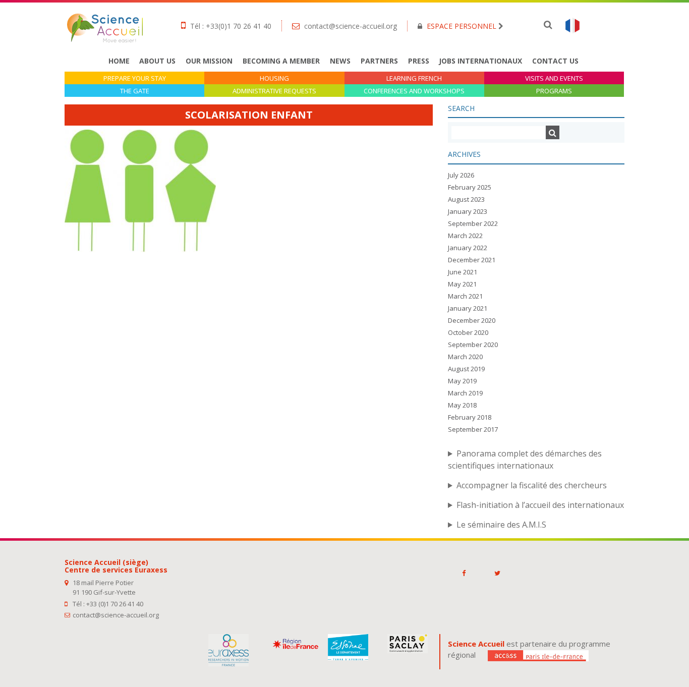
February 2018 (469, 417)
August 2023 (466, 199)
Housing (274, 78)
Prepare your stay (134, 78)
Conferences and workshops (414, 91)
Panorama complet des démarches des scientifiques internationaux (525, 459)
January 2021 (467, 308)
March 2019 (465, 392)
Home (119, 61)
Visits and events (554, 78)
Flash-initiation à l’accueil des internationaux (540, 504)
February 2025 (469, 187)
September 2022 (473, 223)
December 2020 (471, 320)
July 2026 (461, 175)
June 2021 (462, 271)
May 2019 (462, 380)
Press (418, 61)
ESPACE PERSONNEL (461, 26)
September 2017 (473, 429)
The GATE (134, 91)
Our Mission (209, 61)
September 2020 (473, 344)
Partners (379, 61)
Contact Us (555, 61)
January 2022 (467, 247)
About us (157, 61)
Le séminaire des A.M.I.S (501, 524)
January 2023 (467, 211)
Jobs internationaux (480, 61)
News (340, 61)
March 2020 (465, 356)
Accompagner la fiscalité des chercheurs (531, 485)
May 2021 (462, 284)
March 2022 (465, 235)
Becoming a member (281, 61)
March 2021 (465, 296)
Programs (554, 91)
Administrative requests (274, 91)
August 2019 (466, 368)
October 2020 (468, 332)
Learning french (414, 78)
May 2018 (462, 405)
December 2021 (471, 259)
